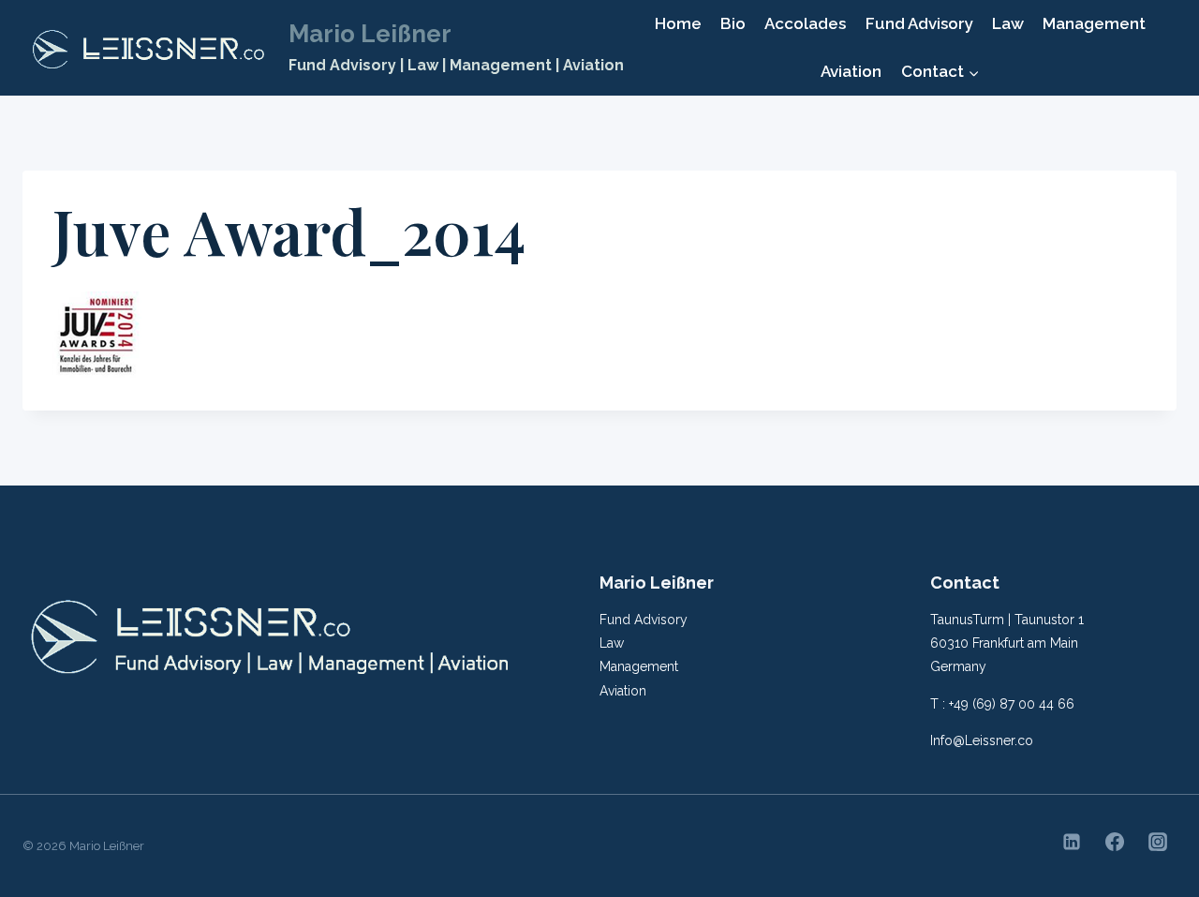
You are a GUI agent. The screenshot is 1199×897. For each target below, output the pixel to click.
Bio (733, 23)
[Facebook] (1114, 841)
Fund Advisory (919, 23)
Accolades (805, 23)
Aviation (851, 71)
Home (678, 23)
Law (1008, 23)
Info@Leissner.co (981, 740)
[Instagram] (1158, 841)
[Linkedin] (1071, 841)
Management (1094, 23)
